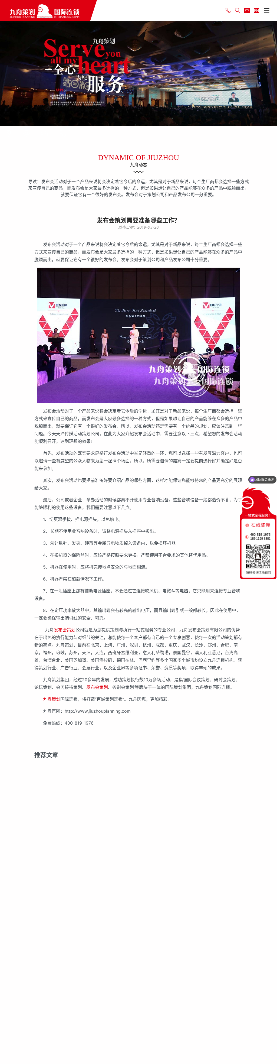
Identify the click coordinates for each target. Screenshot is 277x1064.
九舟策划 (51, 699)
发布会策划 (64, 629)
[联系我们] (8, 133)
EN (256, 10)
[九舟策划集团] (48, 10)
